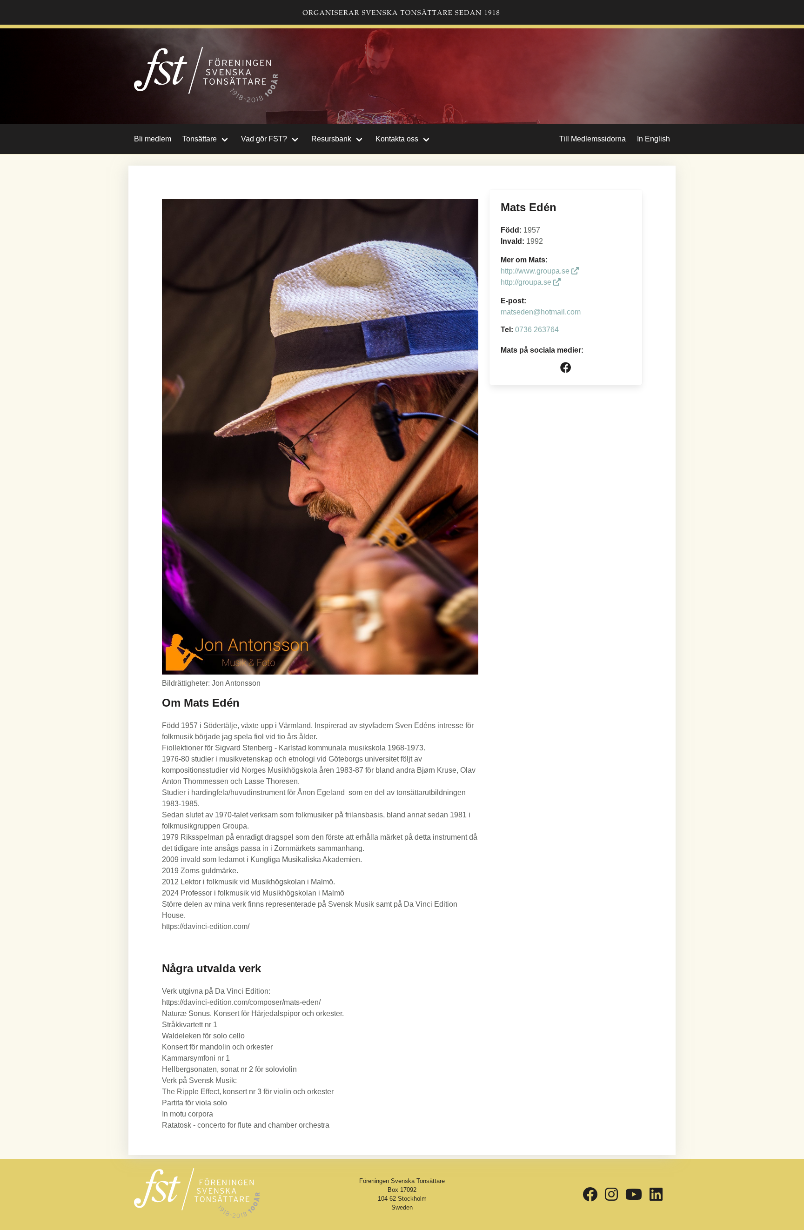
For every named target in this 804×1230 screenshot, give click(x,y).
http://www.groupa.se (536, 271)
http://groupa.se (527, 282)
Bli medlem (152, 139)
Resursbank (331, 139)
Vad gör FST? (264, 139)
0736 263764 (537, 330)
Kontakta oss (396, 139)
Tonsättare (199, 139)
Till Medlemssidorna (592, 139)
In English (653, 139)
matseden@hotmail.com (541, 312)
